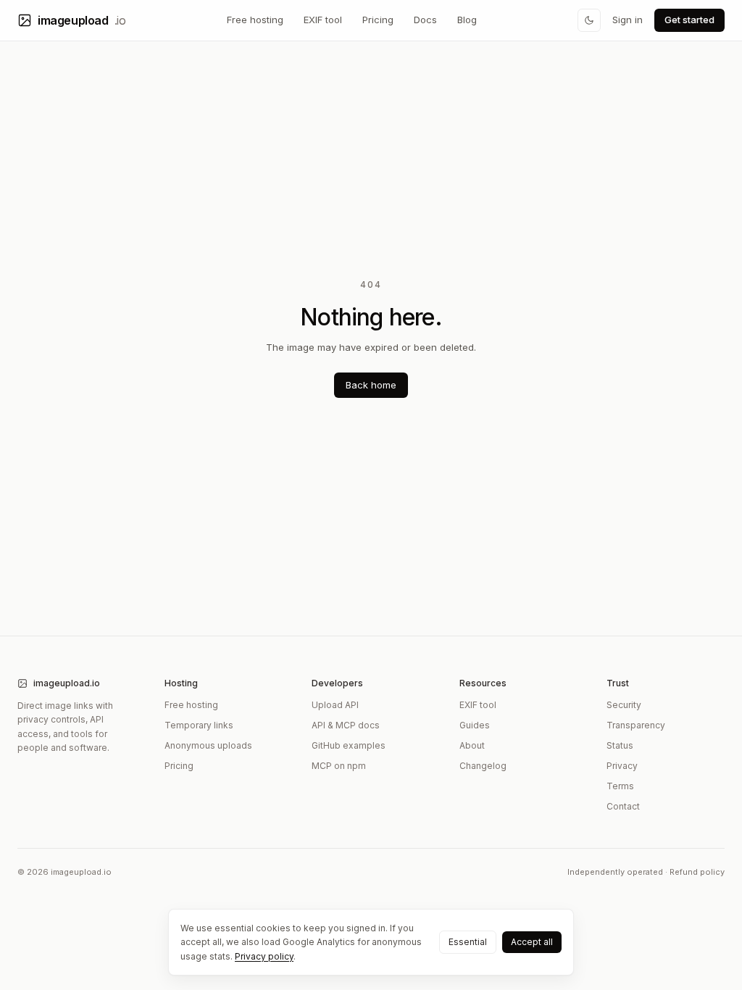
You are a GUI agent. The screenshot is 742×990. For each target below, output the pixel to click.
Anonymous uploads (208, 745)
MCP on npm (339, 765)
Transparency (635, 725)
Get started (689, 19)
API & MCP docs (346, 725)
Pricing (377, 19)
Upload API (335, 704)
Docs (425, 19)
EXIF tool (323, 19)
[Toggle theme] (589, 20)
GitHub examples (348, 745)
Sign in (627, 19)
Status (619, 745)
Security (623, 704)
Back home (371, 385)
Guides (474, 725)
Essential (468, 941)
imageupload (81, 20)
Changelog (483, 765)
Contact (623, 806)
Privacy (622, 765)
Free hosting (255, 19)
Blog (467, 19)
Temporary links (198, 725)
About (472, 745)
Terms (620, 786)
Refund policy (697, 872)
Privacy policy (264, 956)
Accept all (532, 941)
